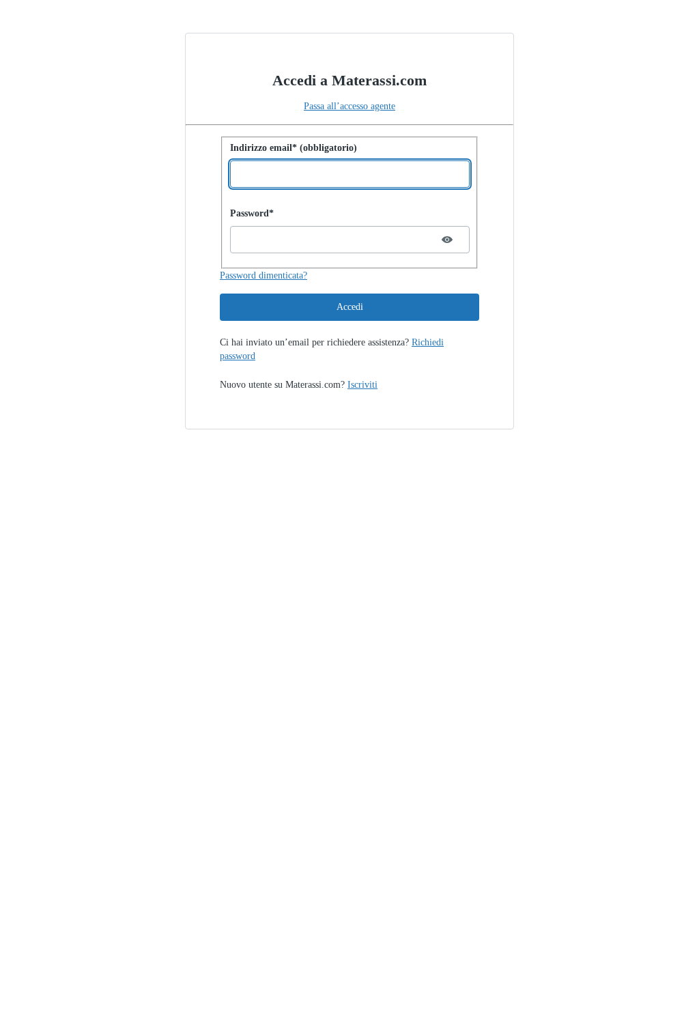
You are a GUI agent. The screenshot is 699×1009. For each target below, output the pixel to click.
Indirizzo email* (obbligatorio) (293, 148)
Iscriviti (362, 385)
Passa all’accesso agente (349, 106)
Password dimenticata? (263, 275)
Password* (252, 213)
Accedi (350, 307)
